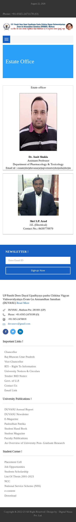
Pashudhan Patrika (15, 423)
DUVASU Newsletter (16, 414)
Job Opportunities (14, 466)
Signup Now (38, 270)
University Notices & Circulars (22, 371)
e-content (9, 490)
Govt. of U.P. (11, 380)
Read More (23, 302)
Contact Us (10, 385)
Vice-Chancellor (13, 361)
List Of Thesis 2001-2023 (19, 476)
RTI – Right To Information (20, 366)
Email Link (10, 390)
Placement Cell (13, 462)
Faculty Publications (16, 438)
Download (10, 495)
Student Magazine (14, 433)
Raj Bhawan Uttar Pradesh (19, 356)
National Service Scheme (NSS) (22, 486)
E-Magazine (11, 419)
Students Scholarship (16, 471)
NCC (7, 481)
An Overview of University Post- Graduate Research (34, 443)
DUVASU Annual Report (18, 409)
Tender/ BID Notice (15, 376)
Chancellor (10, 352)
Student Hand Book (15, 428)
